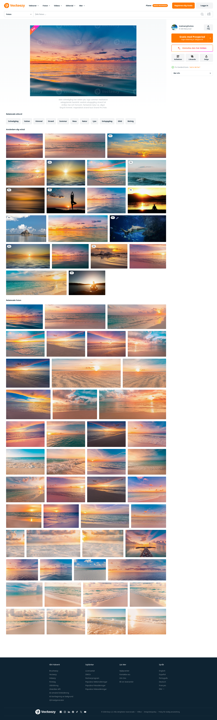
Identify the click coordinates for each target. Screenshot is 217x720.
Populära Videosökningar (96, 689)
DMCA (88, 674)
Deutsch (162, 682)
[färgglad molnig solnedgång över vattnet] (66, 173)
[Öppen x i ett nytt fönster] (81, 712)
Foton (45, 5)
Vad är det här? (195, 67)
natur (84, 121)
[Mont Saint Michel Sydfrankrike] (26, 228)
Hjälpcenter (124, 671)
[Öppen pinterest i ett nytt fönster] (73, 712)
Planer (149, 5)
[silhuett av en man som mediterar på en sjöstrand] (147, 200)
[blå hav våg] (147, 173)
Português (163, 678)
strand (51, 121)
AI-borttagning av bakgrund (61, 696)
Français (162, 685)
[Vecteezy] (14, 5)
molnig (131, 121)
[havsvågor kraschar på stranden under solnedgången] (109, 256)
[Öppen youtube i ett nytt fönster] (85, 712)
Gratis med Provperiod (192, 38)
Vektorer (33, 5)
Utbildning (53, 685)
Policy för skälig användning (169, 712)
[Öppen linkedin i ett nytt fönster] (69, 712)
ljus (94, 121)
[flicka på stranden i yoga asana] (66, 200)
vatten (27, 121)
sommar (63, 121)
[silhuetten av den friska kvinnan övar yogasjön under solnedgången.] (87, 283)
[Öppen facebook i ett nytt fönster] (61, 712)
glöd (120, 121)
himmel (38, 121)
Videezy (52, 678)
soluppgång (107, 121)
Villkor (139, 712)
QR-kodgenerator (56, 700)
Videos (57, 5)
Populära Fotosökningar (95, 685)
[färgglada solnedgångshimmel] (136, 146)
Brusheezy (53, 671)
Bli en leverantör (126, 682)
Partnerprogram (92, 678)
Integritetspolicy (150, 712)
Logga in (204, 5)
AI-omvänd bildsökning (59, 693)
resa (74, 121)
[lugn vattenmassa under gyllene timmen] (25, 200)
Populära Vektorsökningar (96, 682)
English (162, 671)
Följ (208, 29)
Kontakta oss (124, 674)
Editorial (69, 5)
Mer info (177, 73)
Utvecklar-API (55, 689)
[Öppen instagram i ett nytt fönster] (65, 712)
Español (162, 674)
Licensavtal (90, 671)
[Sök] (202, 14)
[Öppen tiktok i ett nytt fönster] (77, 712)
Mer (81, 5)
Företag (52, 682)
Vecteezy (53, 674)
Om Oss (122, 678)
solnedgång (13, 121)
